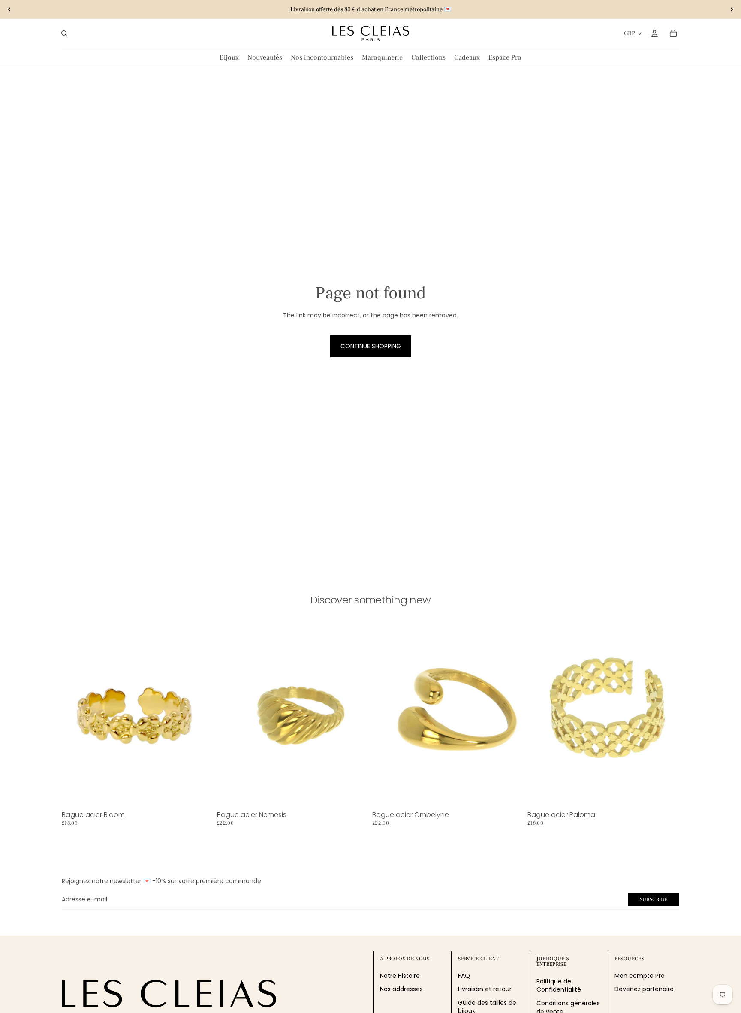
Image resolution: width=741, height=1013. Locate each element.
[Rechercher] (64, 33)
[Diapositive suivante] (731, 9)
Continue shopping (370, 346)
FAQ (464, 975)
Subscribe (653, 899)
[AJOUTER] (200, 794)
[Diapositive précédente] (9, 9)
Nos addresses (401, 989)
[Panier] (673, 33)
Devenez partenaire (644, 989)
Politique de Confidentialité (558, 985)
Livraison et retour (485, 989)
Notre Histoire (400, 975)
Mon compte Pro (639, 975)
